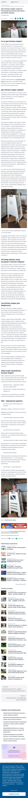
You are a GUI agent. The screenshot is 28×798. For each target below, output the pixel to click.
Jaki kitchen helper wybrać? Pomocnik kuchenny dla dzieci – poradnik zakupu (13, 532)
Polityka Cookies (14, 790)
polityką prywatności (10, 783)
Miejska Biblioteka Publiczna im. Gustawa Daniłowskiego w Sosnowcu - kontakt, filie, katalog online (13, 730)
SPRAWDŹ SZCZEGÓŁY (14, 756)
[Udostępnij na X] (20, 18)
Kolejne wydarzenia (20, 584)
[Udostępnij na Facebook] (22, 18)
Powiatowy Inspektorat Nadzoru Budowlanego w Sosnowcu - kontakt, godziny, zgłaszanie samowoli (15, 723)
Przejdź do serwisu (14, 794)
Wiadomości (7, 5)
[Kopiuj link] (15, 18)
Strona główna (3, 5)
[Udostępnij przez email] (18, 18)
